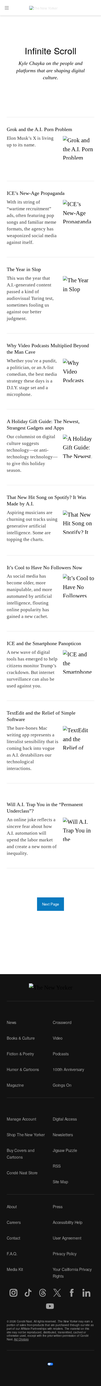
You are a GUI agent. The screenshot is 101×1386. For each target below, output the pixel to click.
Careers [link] (14, 1222)
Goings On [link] (62, 1085)
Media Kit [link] (15, 1269)
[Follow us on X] (57, 1292)
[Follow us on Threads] (42, 1292)
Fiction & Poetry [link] (20, 1053)
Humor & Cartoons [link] (23, 1069)
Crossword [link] (62, 1022)
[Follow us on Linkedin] (86, 1292)
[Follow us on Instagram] (13, 1292)
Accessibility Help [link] (67, 1222)
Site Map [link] (60, 1181)
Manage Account (21, 1119)
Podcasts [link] (61, 1053)
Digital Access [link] (65, 1119)
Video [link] (58, 1038)
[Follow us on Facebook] (71, 1292)
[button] (6, 8)
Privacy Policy (65, 1253)
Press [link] (58, 1206)
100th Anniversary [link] (68, 1069)
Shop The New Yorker (26, 1134)
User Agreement (67, 1238)
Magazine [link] (15, 1085)
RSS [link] (56, 1166)
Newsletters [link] (63, 1134)
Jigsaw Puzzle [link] (65, 1150)
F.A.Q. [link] (12, 1253)
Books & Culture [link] (21, 1038)
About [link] (12, 1206)
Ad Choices (21, 1339)
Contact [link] (13, 1238)
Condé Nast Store (22, 1172)
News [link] (11, 1022)
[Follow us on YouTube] (49, 1306)
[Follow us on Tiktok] (28, 1292)
